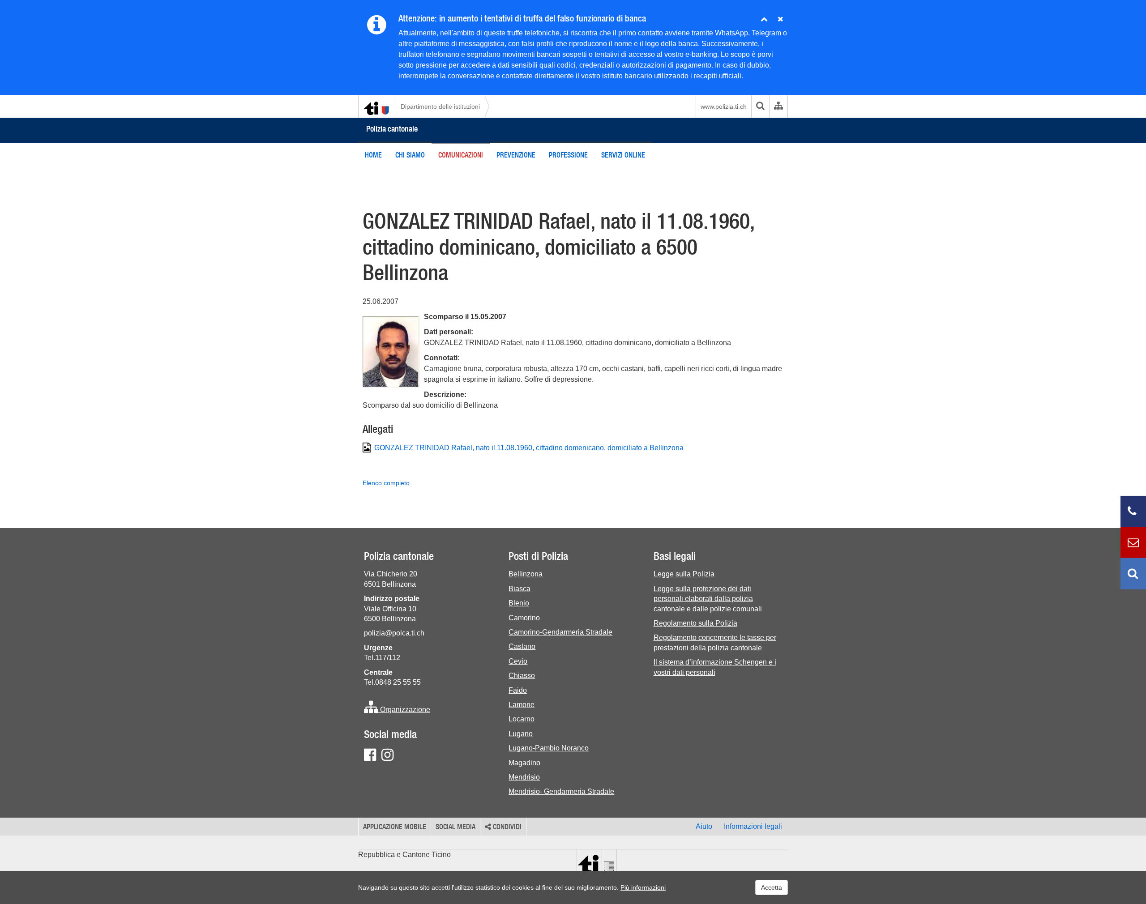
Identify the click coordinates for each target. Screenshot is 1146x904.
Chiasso (522, 675)
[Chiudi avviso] (764, 19)
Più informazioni (643, 887)
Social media (455, 827)
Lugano (521, 734)
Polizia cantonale (392, 129)
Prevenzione (515, 155)
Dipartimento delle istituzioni (440, 106)
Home (373, 155)
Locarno (522, 719)
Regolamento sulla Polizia (695, 623)
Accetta (771, 887)
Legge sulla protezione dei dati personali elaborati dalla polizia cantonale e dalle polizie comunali (708, 599)
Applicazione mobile (394, 827)
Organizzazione (404, 709)
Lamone (522, 704)
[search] (760, 106)
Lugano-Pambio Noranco (549, 748)
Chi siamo (410, 155)
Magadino (524, 763)
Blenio (519, 603)
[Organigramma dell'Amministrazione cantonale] (778, 106)
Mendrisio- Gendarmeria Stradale (561, 791)
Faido (518, 690)
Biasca (519, 589)
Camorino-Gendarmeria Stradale (560, 632)
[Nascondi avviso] (780, 19)
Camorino (524, 618)
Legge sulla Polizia (684, 574)
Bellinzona (526, 574)
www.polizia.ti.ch (724, 106)
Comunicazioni (460, 155)
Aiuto (704, 826)
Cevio (518, 661)
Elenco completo (386, 482)
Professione (568, 155)
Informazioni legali (753, 826)
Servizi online (623, 155)
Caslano (522, 646)
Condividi (506, 827)
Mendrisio (524, 777)
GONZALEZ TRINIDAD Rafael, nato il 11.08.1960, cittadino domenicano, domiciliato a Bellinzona (529, 448)
